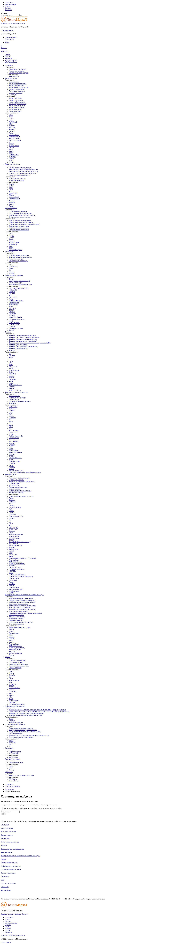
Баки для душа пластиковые (18, 611)
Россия (11, 388)
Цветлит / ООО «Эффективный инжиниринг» (25, 472)
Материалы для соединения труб (20, 284)
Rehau (11, 133)
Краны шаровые (14, 396)
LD (10, 359)
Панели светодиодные (16, 71)
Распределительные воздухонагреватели (23, 730)
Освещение (9, 65)
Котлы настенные (15, 111)
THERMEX (13, 244)
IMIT (10, 124)
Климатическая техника (9, 862)
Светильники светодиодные (18, 73)
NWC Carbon (13, 527)
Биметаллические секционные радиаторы (23, 169)
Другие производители (17, 319)
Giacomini (12, 418)
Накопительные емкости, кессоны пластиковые (25, 613)
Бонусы (7, 926)
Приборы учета (14, 483)
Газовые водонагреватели (18, 211)
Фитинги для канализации (18, 348)
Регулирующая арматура (17, 397)
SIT (10, 142)
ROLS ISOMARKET (16, 301)
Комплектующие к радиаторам (19, 175)
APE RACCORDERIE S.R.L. (19, 288)
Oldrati (11, 631)
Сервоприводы (14, 399)
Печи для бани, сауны (12, 759)
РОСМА (12, 467)
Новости (8, 928)
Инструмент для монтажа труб (19, 281)
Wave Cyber (13, 554)
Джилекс (12, 702)
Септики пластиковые (16, 615)
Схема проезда (6, 942)
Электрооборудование (8, 873)
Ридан (11, 206)
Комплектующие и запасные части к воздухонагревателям (29, 735)
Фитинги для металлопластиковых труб (23, 339)
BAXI (11, 115)
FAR (10, 414)
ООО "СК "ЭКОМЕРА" (17, 575)
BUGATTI (12, 408)
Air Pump (12, 500)
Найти (3, 814)
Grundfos (12, 675)
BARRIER (12, 502)
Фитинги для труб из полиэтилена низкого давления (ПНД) (29, 343)
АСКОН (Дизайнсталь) (17, 564)
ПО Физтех (13, 580)
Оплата (7, 6)
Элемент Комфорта (15, 250)
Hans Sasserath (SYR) (16, 516)
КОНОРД (12, 157)
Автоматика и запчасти (17, 91)
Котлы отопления (11, 78)
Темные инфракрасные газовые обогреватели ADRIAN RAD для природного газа (37, 710)
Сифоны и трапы (15, 752)
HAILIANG (13, 290)
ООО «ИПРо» (14, 578)
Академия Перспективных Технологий (22, 558)
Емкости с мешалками (16, 624)
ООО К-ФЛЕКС (14, 324)
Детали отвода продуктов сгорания (21, 737)
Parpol (11, 239)
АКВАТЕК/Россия (15, 317)
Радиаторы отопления (12, 164)
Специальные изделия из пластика (21, 622)
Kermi (11, 188)
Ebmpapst (12, 721)
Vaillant (11, 147)
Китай (11, 321)
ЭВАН (11, 162)
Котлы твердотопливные (17, 84)
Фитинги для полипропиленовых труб (22, 335)
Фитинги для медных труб (18, 345)
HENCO (12, 292)
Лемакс (11, 158)
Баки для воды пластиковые (18, 604)
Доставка (8, 8)
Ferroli (11, 235)
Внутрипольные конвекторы (19, 255)
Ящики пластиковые (16, 618)
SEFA (11, 635)
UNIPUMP (12, 691)
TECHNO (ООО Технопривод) (19, 542)
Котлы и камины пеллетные (18, 87)
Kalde (11, 357)
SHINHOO (12, 684)
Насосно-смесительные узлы (19, 666)
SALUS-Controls (14, 138)
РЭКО (11, 160)
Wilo (10, 697)
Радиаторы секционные (17, 178)
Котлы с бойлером (15, 98)
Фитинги (8, 332)
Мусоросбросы (6, 890)
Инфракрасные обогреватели (15, 706)
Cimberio (12, 410)
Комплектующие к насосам (18, 664)
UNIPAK (12, 312)
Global (11, 186)
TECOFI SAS (13, 441)
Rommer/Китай (14, 135)
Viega (11, 381)
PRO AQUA (13, 297)
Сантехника (9, 748)
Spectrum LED (14, 76)
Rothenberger (13, 304)
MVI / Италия (13, 430)
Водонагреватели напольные (19, 230)
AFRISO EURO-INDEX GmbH (19, 627)
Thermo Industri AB (15, 545)
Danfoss (11, 184)
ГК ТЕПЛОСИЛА (15, 458)
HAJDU (11, 237)
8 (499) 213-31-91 (7, 23)
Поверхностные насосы (17, 660)
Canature (12, 505)
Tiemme (11, 377)
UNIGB (11, 638)
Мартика (12, 651)
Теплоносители (14, 485)
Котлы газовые (14, 82)
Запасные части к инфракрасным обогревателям (25, 715)
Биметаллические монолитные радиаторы (23, 171)
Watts (10, 149)
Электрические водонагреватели (20, 213)
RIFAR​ (11, 195)
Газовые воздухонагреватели (15, 724)
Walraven (12, 315)
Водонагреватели (11, 208)
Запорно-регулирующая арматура (16, 392)
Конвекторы (9, 251)
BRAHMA (12, 742)
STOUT (11, 144)
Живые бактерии (15, 649)
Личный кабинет (11, 37)
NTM (11, 365)
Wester (11, 151)
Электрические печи (16, 763)
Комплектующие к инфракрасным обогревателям (26, 713)
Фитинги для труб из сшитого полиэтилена (24, 337)
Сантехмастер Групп (16, 328)
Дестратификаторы (15, 733)
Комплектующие (11, 474)
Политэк (12, 326)
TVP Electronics (14, 146)
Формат (11, 330)
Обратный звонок (7, 30)
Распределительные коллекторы (20, 491)
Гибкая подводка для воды (18, 487)
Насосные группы (15, 668)
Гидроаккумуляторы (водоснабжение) (22, 600)
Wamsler (11, 273)
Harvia (11, 766)
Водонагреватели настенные (19, 228)
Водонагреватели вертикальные (20, 220)
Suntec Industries (14, 688)
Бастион (12, 454)
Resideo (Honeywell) (16, 436)
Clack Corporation (15, 507)
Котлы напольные (15, 109)
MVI (10, 191)
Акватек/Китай (14, 450)
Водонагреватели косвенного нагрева (22, 215)
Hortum (11, 518)
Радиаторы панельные (16, 180)
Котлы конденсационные (17, 104)
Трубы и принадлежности (14, 275)
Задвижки (12, 403)
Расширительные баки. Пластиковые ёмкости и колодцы (24, 595)
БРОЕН (11, 456)
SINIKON (12, 308)
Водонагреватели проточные (19, 226)
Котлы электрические (16, 85)
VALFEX (12, 202)
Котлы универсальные (16, 89)
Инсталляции (13, 753)
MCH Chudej (13, 757)
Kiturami (12, 126)
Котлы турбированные (17, 102)
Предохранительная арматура (19, 478)
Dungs (11, 118)
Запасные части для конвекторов (20, 257)
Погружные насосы (15, 662)
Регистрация (9, 39)
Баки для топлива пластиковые (19, 607)
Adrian (11, 498)
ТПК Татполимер (15, 390)
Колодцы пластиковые (17, 616)
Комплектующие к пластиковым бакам (22, 606)
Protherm (12, 131)
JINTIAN (12, 293)
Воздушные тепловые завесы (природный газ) (25, 731)
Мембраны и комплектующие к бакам (22, 602)
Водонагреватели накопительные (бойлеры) (24, 224)
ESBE (11, 120)
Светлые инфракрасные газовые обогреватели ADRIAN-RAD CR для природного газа (39, 711)
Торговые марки (10, 4)
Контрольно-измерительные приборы (22, 481)
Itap (10, 354)
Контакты (8, 10)
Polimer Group (13, 633)
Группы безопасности (16, 480)
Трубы (11, 279)
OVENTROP (13, 193)
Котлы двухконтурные (16, 107)
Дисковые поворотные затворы (20, 401)
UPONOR (12, 314)
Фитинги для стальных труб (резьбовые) (23, 341)
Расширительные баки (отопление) (21, 598)
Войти (7, 42)
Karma (11, 268)
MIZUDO (12, 127)
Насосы (7, 657)
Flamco (11, 416)
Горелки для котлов (15, 93)
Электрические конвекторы (18, 261)
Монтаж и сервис (11, 923)
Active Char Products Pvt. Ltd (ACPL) (21, 496)
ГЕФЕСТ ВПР (14, 155)
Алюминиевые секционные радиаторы (22, 173)
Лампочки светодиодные (17, 69)
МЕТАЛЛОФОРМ (15, 653)
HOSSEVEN (13, 266)
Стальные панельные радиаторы (20, 168)
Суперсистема (14, 587)
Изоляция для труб (15, 283)
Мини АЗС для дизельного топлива (21, 775)
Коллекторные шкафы (16, 492)
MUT (11, 427)
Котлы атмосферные (16, 100)
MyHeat (11, 129)
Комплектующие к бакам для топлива (22, 609)
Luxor (11, 189)
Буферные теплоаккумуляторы (19, 217)
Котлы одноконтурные (17, 105)
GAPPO (11, 512)
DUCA (11, 671)
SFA (10, 682)
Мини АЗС (9, 772)
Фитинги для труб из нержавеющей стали (23, 346)
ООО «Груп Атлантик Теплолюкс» (21, 576)
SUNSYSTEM (14, 242)
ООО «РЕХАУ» (14, 323)
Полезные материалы (12, 786)
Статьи (7, 930)
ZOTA (11, 153)
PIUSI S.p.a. (13, 779)
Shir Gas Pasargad (15, 140)
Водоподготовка (14, 489)
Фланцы (12, 350)
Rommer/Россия (14, 136)
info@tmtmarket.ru (19, 23)
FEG (10, 264)
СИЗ (2, 880)
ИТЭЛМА (12, 571)
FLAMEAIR (13, 122)
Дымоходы (12, 95)
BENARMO (13, 407)
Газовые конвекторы (16, 259)
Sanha (11, 306)
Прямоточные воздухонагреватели (21, 728)
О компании (9, 2)
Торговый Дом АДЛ (16, 470)
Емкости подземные (16, 620)
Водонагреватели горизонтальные (21, 222)
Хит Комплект (14, 591)
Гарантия (8, 925)
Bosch (11, 116)
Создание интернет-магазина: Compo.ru (14, 914)
